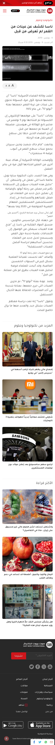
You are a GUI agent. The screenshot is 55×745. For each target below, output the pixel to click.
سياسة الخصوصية (45, 734)
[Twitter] (40, 742)
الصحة (24, 699)
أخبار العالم (22, 679)
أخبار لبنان (47, 679)
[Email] (51, 742)
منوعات (24, 692)
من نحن (49, 712)
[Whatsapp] (45, 742)
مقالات (24, 686)
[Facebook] (34, 742)
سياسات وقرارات (44, 692)
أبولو (28, 281)
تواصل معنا (22, 712)
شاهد (21, 705)
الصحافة (48, 686)
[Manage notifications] (6, 738)
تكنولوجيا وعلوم (44, 20)
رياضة (49, 705)
